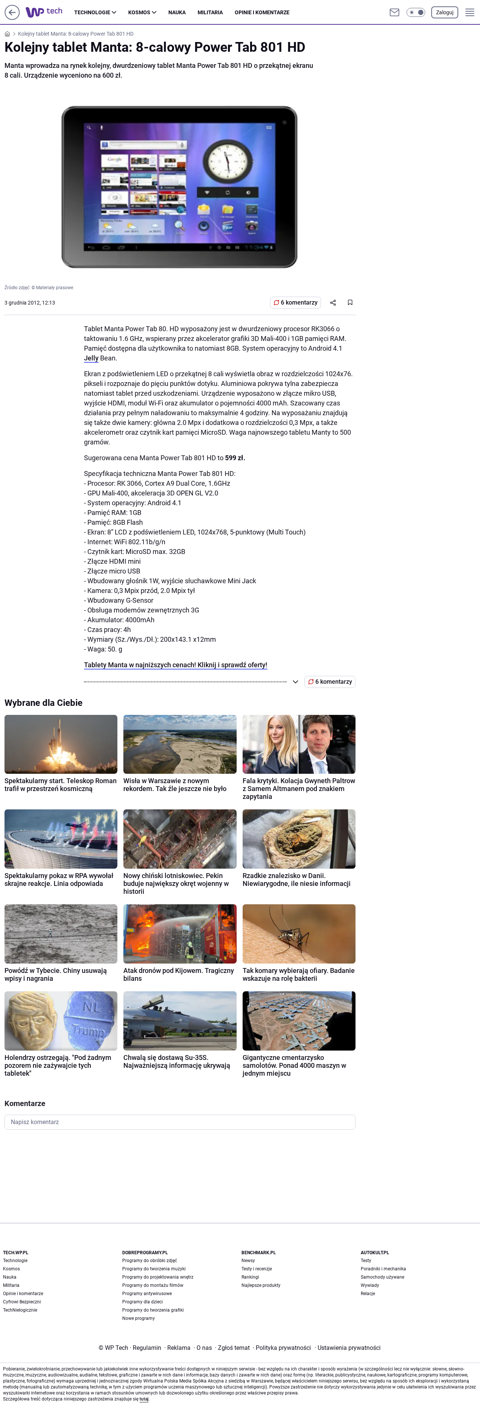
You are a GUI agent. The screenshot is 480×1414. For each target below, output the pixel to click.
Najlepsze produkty (261, 1285)
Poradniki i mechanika (383, 1268)
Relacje (368, 1293)
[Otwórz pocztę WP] (394, 12)
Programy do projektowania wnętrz (158, 1277)
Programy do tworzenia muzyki (154, 1268)
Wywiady (370, 1285)
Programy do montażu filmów (152, 1285)
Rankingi (250, 1277)
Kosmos (139, 12)
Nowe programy (138, 1318)
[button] (415, 12)
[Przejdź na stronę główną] (12, 17)
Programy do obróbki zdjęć (149, 1260)
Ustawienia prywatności (348, 1347)
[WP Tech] (50, 12)
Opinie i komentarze (262, 12)
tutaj (144, 1399)
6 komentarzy (299, 302)
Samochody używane (382, 1277)
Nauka (177, 12)
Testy (366, 1260)
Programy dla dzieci (142, 1301)
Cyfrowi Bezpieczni (22, 1301)
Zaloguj (444, 12)
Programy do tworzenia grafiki (153, 1310)
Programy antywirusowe (147, 1293)
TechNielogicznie (20, 1310)
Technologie (92, 12)
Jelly (91, 358)
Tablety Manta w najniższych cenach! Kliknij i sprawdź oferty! (175, 665)
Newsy (248, 1260)
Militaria (210, 12)
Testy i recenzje (257, 1268)
